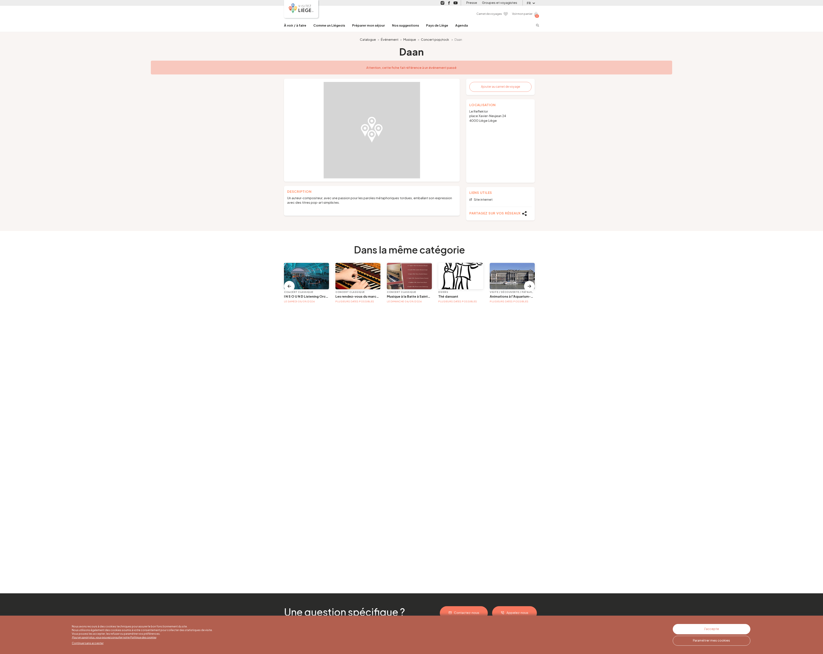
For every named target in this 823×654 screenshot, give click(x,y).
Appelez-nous (517, 612)
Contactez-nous (466, 612)
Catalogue (368, 39)
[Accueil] (301, 9)
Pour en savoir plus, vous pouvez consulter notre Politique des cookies (114, 637)
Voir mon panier (522, 13)
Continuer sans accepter (88, 643)
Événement (389, 39)
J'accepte (711, 629)
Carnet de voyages (489, 13)
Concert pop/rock (435, 39)
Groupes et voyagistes (499, 2)
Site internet (483, 199)
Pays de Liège (437, 25)
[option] (372, 130)
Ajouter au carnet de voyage (500, 86)
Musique (409, 39)
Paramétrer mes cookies (711, 640)
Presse (471, 2)
